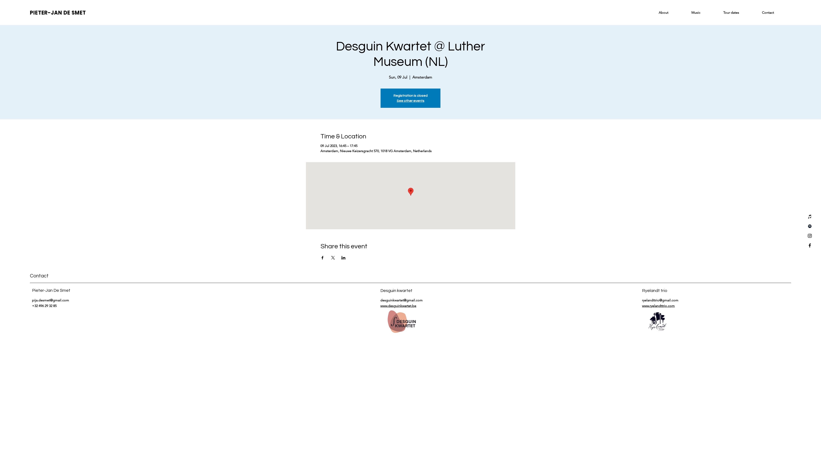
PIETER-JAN (46, 12)
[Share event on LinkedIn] (343, 257)
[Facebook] (809, 245)
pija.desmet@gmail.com (50, 300)
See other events (410, 100)
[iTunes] (809, 216)
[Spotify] (809, 226)
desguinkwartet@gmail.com (401, 300)
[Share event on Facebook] (322, 257)
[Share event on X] (333, 257)
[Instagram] (809, 235)
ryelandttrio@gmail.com (660, 300)
